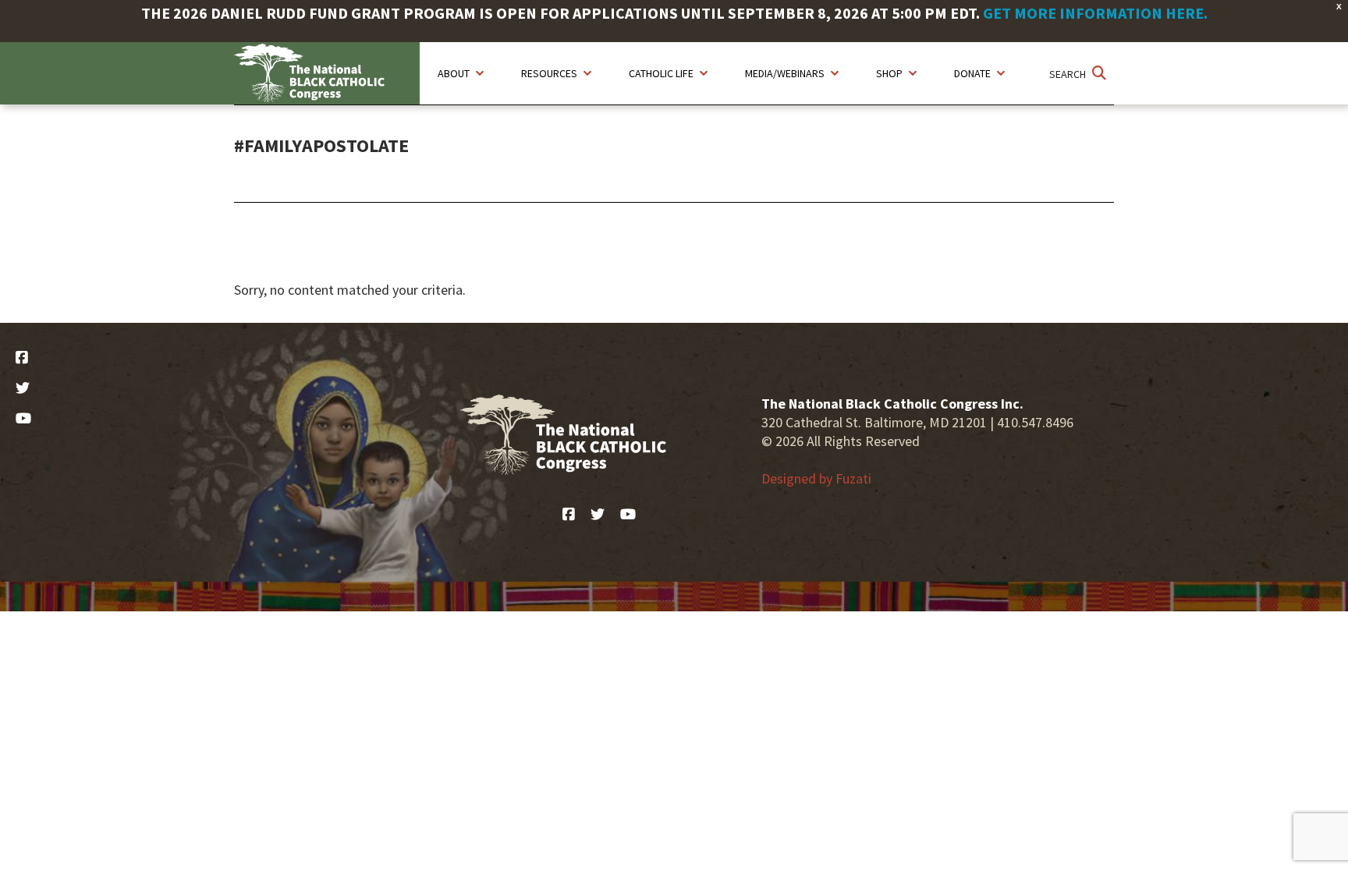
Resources (549, 73)
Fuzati (853, 478)
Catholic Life (661, 73)
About (454, 73)
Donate (972, 73)
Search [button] (1068, 74)
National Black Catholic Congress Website (327, 73)
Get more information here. (1095, 13)
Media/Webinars (785, 73)
